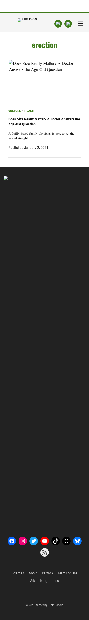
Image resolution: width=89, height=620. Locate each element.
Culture (14, 111)
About (33, 573)
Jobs (55, 580)
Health (29, 111)
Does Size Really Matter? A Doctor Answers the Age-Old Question (44, 121)
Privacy (47, 573)
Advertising (38, 580)
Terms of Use (67, 573)
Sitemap (18, 573)
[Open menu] (80, 24)
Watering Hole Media (49, 605)
